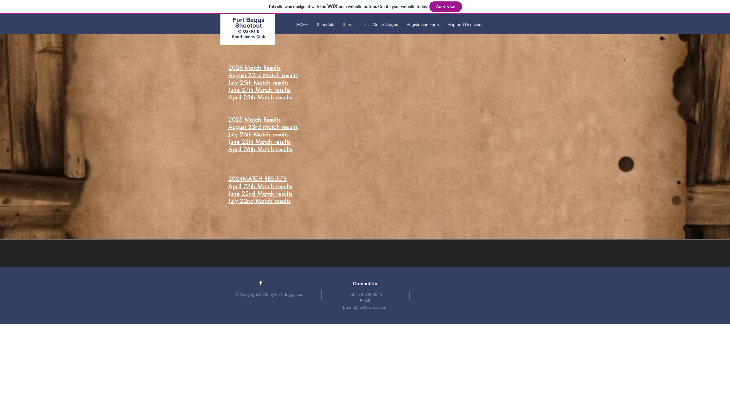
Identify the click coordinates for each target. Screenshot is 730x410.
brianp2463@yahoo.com (365, 307)
